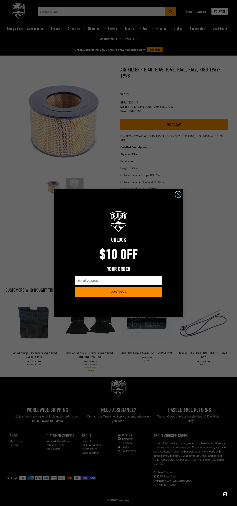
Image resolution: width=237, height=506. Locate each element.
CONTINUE (118, 291)
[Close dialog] (178, 194)
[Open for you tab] (225, 494)
